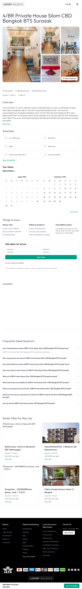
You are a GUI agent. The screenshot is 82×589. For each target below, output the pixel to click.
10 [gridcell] (65, 188)
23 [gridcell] (60, 197)
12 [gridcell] (75, 188)
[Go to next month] (76, 176)
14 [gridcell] (49, 193)
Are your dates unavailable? (14, 263)
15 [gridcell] (55, 193)
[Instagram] (72, 570)
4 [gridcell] (70, 184)
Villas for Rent (7, 532)
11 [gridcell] (70, 188)
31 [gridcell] (11, 206)
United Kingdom (28, 546)
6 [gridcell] (44, 188)
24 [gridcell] (65, 197)
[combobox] (69, 4)
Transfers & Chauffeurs (51, 542)
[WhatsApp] (75, 570)
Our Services (7, 536)
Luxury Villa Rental (49, 531)
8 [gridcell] (54, 188)
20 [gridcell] (44, 197)
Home (5, 529)
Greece (25, 539)
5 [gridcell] (75, 184)
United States (27, 529)
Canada (25, 549)
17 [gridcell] (65, 193)
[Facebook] (69, 570)
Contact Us (6, 542)
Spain (24, 542)
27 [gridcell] (44, 201)
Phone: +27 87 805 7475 (71, 529)
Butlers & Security (49, 552)
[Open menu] (77, 4)
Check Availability (72, 586)
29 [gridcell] (37, 201)
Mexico (25, 553)
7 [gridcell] (49, 188)
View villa (8, 459)
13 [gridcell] (44, 193)
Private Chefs (47, 535)
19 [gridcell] (75, 193)
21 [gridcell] (49, 197)
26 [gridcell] (75, 197)
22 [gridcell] (55, 197)
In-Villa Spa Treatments (51, 545)
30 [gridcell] (6, 206)
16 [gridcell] (60, 193)
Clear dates (74, 212)
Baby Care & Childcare (50, 548)
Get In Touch (68, 533)
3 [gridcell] (65, 184)
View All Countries (29, 556)
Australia (26, 532)
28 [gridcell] (50, 201)
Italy (24, 536)
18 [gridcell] (70, 193)
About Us (6, 539)
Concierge (46, 555)
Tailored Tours (47, 538)
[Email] (78, 570)
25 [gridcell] (70, 197)
